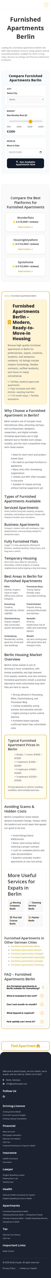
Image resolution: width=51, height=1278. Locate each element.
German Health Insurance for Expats (19, 1195)
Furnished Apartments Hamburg (27, 964)
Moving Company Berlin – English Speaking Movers (25, 1218)
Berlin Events (8, 1251)
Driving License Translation (15, 1119)
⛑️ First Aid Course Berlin (16, 920)
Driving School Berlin (12, 1112)
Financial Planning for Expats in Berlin (19, 1146)
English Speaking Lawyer (14, 1175)
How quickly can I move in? (25, 1021)
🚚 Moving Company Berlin (15, 905)
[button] (46, 4)
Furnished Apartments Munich (26, 950)
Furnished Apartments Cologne (27, 961)
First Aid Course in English (14, 1115)
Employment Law (10, 1178)
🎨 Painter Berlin (33, 919)
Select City (12, 93)
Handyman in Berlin (11, 1222)
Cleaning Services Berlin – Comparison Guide (22, 1215)
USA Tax (6, 1142)
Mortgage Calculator (12, 1135)
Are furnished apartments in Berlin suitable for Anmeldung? (25, 987)
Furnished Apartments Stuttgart (27, 953)
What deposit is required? (25, 1012)
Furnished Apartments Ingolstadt (27, 957)
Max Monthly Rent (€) (17, 115)
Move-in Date (13, 145)
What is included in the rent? (25, 995)
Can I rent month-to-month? (25, 1004)
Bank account (9, 1131)
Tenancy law (8, 1182)
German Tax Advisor (12, 1139)
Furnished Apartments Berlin (25, 946)
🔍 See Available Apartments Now (25, 163)
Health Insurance (10, 1158)
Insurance (7, 1162)
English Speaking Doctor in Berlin (17, 1198)
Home (7, 296)
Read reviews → (25, 227)
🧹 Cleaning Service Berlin (34, 905)
